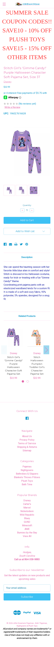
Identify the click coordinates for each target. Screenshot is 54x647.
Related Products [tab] (27, 316)
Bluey (27, 518)
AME (27, 529)
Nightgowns (27, 470)
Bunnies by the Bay (27, 532)
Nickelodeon (27, 511)
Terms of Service (27, 443)
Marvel (27, 507)
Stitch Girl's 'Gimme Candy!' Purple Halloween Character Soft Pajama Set (13, 365)
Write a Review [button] (12, 107)
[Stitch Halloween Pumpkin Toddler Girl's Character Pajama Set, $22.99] (36, 337)
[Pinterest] (26, 244)
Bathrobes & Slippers (27, 473)
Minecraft (27, 525)
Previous (4, 349)
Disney (27, 500)
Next (46, 349)
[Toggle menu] (4, 4)
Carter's (27, 504)
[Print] (15, 244)
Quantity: (27, 205)
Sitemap (27, 450)
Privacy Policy (27, 439)
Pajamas (27, 466)
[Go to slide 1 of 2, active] (23, 381)
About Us (27, 436)
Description (27, 257)
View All (27, 536)
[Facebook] (5, 244)
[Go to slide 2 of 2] (28, 381)
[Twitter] (21, 244)
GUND (27, 521)
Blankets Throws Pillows (27, 477)
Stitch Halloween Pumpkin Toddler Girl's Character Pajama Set (36, 365)
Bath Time (27, 484)
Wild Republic (27, 514)
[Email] (10, 244)
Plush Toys (27, 480)
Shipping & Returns (27, 447)
